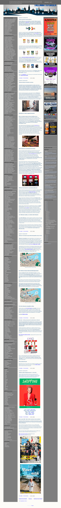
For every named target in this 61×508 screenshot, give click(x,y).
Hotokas (6, 270)
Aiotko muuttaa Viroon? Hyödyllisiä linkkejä (10, 191)
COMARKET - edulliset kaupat (8, 105)
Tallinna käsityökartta (7, 286)
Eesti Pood (6, 438)
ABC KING (6, 369)
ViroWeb (6, 240)
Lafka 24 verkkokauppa (8, 433)
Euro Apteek (6, 400)
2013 (45, 239)
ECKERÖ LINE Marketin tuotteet (9, 155)
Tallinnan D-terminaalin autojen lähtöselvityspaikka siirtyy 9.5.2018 (30, 235)
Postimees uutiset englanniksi (9, 176)
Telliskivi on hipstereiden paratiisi (9, 70)
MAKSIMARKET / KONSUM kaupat (9, 104)
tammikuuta (47, 233)
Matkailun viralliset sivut (8, 296)
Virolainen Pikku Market (8, 436)
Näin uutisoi (34, 244)
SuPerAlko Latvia (7, 446)
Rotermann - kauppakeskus (8, 88)
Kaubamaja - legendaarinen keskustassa (10, 86)
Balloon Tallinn (7, 196)
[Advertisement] (50, 141)
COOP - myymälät (7, 101)
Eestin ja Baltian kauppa (8, 437)
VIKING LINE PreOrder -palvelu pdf (9, 158)
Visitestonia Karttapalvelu (8, 285)
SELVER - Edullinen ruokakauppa (9, 97)
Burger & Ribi (6, 277)
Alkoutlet (6, 443)
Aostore (6, 370)
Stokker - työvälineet (7, 355)
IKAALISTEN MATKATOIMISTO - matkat (10, 51)
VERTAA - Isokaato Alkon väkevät (9, 169)
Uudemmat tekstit (23, 498)
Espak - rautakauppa (7, 351)
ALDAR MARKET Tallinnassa (8, 103)
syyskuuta (47, 214)
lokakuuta (47, 213)
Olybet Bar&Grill (7, 254)
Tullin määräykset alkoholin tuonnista (9, 298)
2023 (45, 204)
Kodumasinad (6, 364)
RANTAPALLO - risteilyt (8, 47)
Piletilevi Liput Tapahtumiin (8, 69)
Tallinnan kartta (7, 288)
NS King (6, 383)
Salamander (6, 386)
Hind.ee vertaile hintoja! (8, 363)
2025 (45, 202)
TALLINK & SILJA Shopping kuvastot (9, 152)
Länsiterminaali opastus (8, 141)
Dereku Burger (7, 274)
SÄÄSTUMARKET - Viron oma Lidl (9, 106)
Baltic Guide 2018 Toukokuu (23, 433)
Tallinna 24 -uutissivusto (8, 184)
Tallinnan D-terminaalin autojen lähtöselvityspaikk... (50, 223)
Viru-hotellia (27, 207)
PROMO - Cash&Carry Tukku (8, 108)
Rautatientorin (36, 125)
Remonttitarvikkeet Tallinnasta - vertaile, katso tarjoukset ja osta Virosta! (50, 175)
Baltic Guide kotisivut (7, 197)
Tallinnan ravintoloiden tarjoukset (9, 251)
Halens (6, 381)
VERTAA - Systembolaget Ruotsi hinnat (10, 170)
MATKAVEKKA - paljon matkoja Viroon (10, 52)
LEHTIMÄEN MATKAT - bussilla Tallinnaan (10, 54)
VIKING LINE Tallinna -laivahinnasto (9, 159)
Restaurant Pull (7, 264)
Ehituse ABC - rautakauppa (8, 350)
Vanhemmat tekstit (38, 498)
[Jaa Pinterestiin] (34, 78)
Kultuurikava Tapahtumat (8, 66)
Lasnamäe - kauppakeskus (8, 89)
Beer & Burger (6, 279)
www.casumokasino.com (33, 153)
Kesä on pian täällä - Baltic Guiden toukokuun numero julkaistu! (29, 419)
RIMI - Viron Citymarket (8, 95)
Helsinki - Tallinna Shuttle (31, 409)
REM (5, 385)
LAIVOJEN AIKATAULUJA (8, 59)
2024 (45, 203)
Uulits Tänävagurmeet (8, 262)
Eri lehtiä (6, 185)
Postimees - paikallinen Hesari (9, 177)
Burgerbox (6, 276)
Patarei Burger (7, 266)
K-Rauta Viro (6, 354)
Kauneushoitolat (7, 204)
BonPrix (6, 375)
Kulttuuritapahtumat (7, 205)
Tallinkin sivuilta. (25, 314)
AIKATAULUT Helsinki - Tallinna (9, 56)
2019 (45, 209)
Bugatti (6, 376)
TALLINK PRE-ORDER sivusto (8, 151)
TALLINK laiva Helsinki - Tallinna (9, 150)
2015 (45, 237)
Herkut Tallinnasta (7, 434)
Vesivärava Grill (7, 258)
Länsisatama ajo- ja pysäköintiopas (9, 144)
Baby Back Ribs (7, 280)
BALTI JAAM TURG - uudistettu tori (9, 109)
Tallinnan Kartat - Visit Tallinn (8, 192)
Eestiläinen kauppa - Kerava (8, 439)
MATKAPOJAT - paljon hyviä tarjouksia (10, 50)
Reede (5, 384)
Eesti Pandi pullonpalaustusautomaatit (10, 199)
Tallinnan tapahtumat (7, 290)
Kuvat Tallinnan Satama (29, 249)
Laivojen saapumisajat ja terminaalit (9, 143)
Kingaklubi (6, 382)
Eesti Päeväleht (7, 181)
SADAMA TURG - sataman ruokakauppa (10, 110)
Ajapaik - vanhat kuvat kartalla (9, 195)
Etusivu (30, 498)
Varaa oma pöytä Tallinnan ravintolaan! (10, 248)
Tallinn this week (7, 294)
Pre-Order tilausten (29, 308)
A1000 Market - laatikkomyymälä (9, 100)
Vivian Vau (6, 389)
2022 (45, 205)
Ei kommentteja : (26, 231)
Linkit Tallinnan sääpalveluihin (8, 188)
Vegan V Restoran (7, 259)
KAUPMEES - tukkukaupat (8, 107)
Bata (5, 374)
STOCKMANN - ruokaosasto (8, 111)
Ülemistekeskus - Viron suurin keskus (9, 74)
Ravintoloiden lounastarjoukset (9, 247)
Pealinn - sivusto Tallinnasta (8, 178)
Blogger (33, 505)
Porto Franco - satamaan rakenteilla (9, 73)
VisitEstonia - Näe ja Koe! (8, 68)
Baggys (6, 373)
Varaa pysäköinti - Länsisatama (9, 145)
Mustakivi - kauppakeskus (8, 90)
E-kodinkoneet (7, 362)
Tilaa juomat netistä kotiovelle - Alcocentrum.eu (49, 170)
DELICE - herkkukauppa (8, 98)
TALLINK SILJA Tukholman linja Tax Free (10, 166)
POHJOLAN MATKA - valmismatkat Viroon (10, 53)
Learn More (46, 2)
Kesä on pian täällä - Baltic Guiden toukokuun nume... (50, 228)
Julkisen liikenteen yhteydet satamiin (9, 146)
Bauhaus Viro (6, 345)
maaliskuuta (47, 231)
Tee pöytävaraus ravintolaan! (8, 252)
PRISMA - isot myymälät (8, 96)
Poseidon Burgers (7, 265)
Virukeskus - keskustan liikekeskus (9, 76)
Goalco (6, 444)
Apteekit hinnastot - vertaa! (8, 393)
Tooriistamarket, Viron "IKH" (8, 356)
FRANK (6, 271)
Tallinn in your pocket (7, 292)
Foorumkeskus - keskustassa (8, 84)
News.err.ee (6, 175)
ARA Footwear (7, 371)
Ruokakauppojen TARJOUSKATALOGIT (10, 93)
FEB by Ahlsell (6, 352)
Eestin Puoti (6, 435)
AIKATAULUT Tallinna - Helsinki (9, 57)
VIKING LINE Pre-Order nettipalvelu (9, 157)
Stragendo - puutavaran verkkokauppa (10, 343)
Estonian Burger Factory (8, 272)
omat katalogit (36, 33)
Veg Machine (6, 260)
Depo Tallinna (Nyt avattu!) (8, 344)
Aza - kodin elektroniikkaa (8, 360)
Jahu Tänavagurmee (7, 269)
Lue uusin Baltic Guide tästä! (8, 63)
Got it (51, 2)
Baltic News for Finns (7, 198)
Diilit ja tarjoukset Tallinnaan (8, 301)
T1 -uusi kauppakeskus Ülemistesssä (9, 77)
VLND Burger (6, 257)
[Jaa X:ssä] (32, 78)
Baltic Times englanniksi (8, 183)
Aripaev (6, 182)
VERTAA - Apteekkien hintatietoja (9, 168)
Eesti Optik (6, 399)
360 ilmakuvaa (7, 289)
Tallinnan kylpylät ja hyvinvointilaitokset (10, 304)
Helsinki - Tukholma (31, 411)
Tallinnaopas (6, 293)
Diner (5, 273)
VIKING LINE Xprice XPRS (8, 160)
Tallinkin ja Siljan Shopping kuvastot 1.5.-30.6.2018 (27, 372)
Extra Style (6, 379)
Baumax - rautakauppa (8, 347)
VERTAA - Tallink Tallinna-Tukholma (9, 171)
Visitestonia (6, 241)
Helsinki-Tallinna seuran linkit (8, 202)
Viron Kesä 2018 (21, 434)
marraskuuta (47, 212)
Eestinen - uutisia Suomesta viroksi (9, 200)
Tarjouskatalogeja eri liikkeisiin (9, 62)
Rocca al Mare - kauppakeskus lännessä (10, 75)
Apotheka (6, 392)
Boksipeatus (6, 278)
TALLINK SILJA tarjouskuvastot (9, 165)
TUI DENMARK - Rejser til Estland (9, 46)
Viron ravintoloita (7, 253)
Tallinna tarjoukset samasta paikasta (25, 19)
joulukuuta (47, 211)
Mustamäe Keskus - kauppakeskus (9, 79)
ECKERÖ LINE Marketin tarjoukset (9, 154)
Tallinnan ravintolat (7, 250)
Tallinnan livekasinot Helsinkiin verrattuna (26, 82)
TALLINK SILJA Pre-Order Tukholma (9, 164)
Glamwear (6, 380)
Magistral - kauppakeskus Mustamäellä (10, 83)
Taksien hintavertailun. (24, 75)
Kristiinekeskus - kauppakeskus (9, 81)
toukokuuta (47, 219)
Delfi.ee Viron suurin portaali (8, 297)
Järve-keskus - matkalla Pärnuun (9, 87)
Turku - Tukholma (31, 412)
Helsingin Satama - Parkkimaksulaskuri (10, 142)
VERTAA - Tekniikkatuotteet (8, 172)
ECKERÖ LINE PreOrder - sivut (8, 156)
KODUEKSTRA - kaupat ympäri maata (10, 102)
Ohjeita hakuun (7, 445)
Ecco (5, 378)
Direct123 (6, 361)
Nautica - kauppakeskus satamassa (9, 80)
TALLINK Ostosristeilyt (7, 149)
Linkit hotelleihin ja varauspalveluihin (9, 340)
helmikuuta (47, 232)
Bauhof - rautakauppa (8, 346)
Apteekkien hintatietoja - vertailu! (9, 394)
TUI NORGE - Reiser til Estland (8, 45)
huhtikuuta (47, 230)
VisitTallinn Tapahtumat (8, 67)
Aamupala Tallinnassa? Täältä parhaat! (10, 193)
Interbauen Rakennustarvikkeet (9, 353)
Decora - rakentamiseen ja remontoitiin (10, 348)
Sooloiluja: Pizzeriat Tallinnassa (9, 246)
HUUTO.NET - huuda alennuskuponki (9, 55)
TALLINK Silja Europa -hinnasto (9, 153)
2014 (45, 238)
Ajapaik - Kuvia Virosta (8, 284)
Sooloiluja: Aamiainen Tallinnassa (9, 244)
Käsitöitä (6, 287)
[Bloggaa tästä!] (31, 78)
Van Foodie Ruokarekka (8, 261)
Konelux (6, 365)
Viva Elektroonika (7, 366)
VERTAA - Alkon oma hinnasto (9, 167)
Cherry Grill (6, 275)
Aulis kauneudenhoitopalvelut (9, 395)
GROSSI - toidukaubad (8, 99)
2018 (45, 210)
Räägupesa (6, 263)
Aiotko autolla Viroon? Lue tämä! (9, 194)
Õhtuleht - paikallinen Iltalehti (8, 179)
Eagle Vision (6, 398)
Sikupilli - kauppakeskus (8, 85)
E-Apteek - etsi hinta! (7, 397)
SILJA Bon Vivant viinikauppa (8, 163)
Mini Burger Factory (7, 267)
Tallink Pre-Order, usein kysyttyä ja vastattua (50, 180)
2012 (45, 240)
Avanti (5, 372)
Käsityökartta (6, 206)
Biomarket (6, 396)
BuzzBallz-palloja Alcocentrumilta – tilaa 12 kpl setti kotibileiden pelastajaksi (50, 190)
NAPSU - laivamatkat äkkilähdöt (9, 48)
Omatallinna (6, 295)
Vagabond (6, 388)
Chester (6, 377)
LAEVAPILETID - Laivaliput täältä (9, 58)
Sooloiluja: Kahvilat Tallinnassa (9, 245)
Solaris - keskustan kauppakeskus (9, 78)
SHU (5, 387)
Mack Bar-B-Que (7, 268)
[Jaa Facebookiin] (33, 78)
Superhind (27, 22)
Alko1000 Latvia (7, 442)
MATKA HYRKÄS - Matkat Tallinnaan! (9, 49)
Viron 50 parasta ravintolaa (8, 249)
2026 (45, 201)
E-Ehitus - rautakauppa (8, 349)
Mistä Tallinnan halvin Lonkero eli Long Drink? (51, 165)
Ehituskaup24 (6, 357)
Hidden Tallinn (6, 203)
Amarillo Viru (6, 281)
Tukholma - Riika (31, 414)
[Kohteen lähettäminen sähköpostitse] (30, 78)
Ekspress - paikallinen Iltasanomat (9, 180)
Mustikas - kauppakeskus (8, 82)
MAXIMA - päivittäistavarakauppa (9, 94)
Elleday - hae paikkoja (7, 201)
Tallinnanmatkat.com (7, 291)
